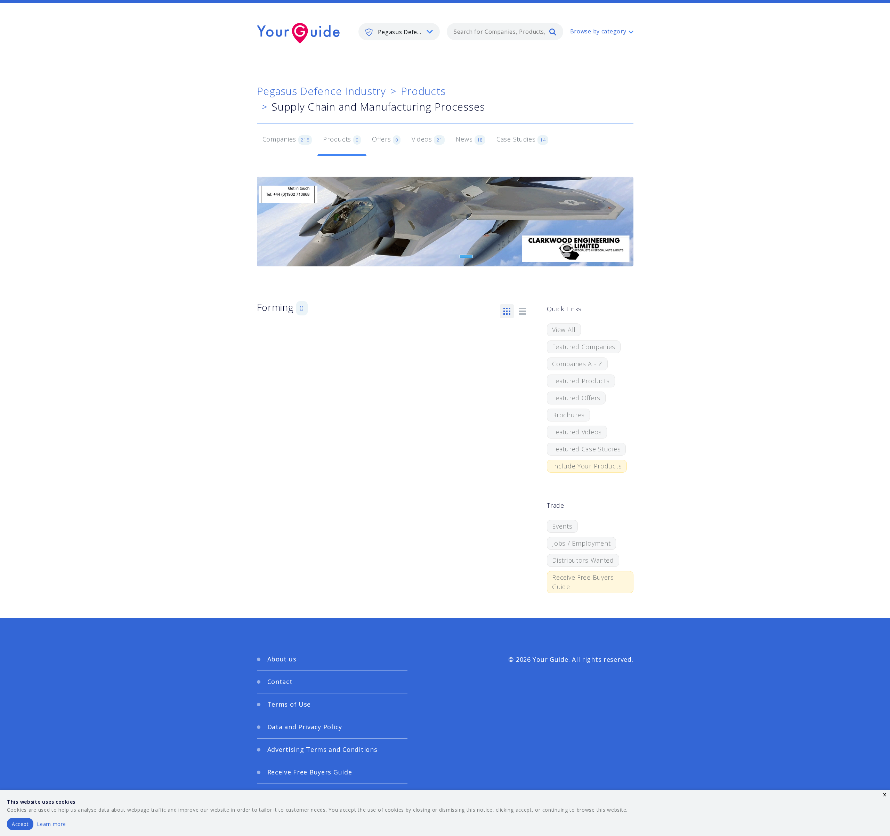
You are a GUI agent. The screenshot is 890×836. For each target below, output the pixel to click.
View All (564, 329)
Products (423, 91)
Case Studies (521, 139)
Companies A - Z (577, 364)
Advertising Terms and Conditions (322, 749)
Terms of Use (289, 704)
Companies (286, 139)
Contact (280, 681)
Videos (427, 139)
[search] (553, 31)
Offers (385, 139)
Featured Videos (577, 432)
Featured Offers (576, 398)
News (469, 139)
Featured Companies (583, 347)
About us (282, 659)
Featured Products (580, 381)
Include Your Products (587, 466)
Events (562, 526)
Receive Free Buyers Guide (583, 582)
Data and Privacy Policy (304, 727)
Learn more (51, 824)
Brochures (568, 415)
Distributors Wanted (583, 560)
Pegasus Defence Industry (321, 91)
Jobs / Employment (581, 543)
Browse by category (598, 31)
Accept (20, 824)
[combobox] (505, 31)
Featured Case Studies (586, 449)
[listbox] (399, 31)
